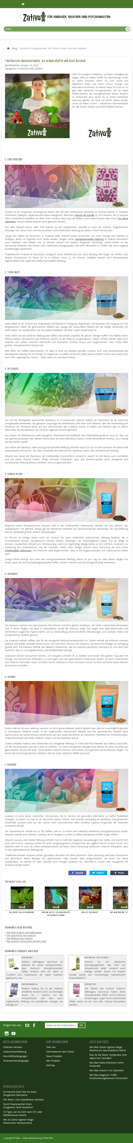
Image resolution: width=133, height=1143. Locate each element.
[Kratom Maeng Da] (13, 990)
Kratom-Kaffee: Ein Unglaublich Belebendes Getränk (56, 913)
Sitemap (50, 1065)
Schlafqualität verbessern (18, 550)
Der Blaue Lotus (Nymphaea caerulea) (23, 1099)
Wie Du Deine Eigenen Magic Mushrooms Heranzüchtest (18, 1121)
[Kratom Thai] (66, 166)
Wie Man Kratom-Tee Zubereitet (106, 1070)
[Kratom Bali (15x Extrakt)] (76, 963)
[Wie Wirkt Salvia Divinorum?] (22, 897)
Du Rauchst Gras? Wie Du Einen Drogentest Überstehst (19, 1093)
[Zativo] (34, 12)
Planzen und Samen (30, 68)
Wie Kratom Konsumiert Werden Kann (27, 941)
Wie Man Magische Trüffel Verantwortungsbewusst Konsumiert (108, 1076)
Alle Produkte (53, 1060)
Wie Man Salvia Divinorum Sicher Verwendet (106, 1064)
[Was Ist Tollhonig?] (90, 897)
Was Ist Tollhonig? (90, 912)
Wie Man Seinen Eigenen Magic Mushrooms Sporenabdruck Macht (107, 1049)
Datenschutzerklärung (14, 1051)
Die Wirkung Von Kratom (20, 938)
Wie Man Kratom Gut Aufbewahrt (24, 932)
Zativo (18, 1138)
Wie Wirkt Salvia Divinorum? (22, 912)
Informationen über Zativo (60, 1051)
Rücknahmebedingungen (16, 1060)
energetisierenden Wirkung (89, 239)
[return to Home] (8, 48)
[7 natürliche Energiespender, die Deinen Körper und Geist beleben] (38, 74)
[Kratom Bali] (13, 963)
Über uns (51, 1047)
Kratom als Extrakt (84, 215)
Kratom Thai (90, 984)
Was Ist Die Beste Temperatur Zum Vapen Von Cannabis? (108, 1056)
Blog (14, 48)
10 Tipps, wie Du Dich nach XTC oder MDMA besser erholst (22, 1113)
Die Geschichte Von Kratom (21, 935)
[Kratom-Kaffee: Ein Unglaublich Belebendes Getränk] (56, 897)
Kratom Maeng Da (30, 984)
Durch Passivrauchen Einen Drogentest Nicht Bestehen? (18, 1106)
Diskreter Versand (12, 1047)
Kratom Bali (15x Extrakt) (97, 957)
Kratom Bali (27, 957)
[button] (77, 873)
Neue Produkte (54, 1056)
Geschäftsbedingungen (15, 1056)
